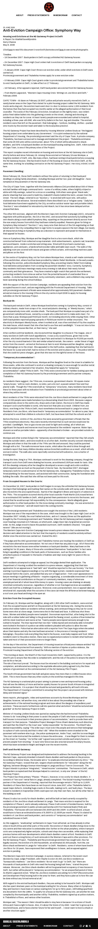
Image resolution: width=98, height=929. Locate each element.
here (10, 49)
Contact (77, 15)
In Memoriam (60, 15)
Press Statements (38, 15)
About (19, 15)
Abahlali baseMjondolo (16, 922)
